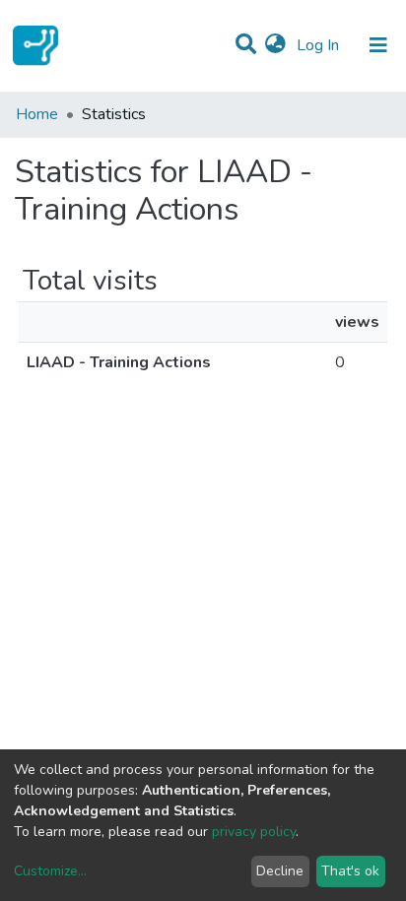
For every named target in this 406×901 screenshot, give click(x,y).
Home (37, 114)
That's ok (350, 871)
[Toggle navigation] (378, 45)
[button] (275, 45)
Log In (320, 45)
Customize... (50, 871)
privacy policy (254, 831)
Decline (280, 871)
